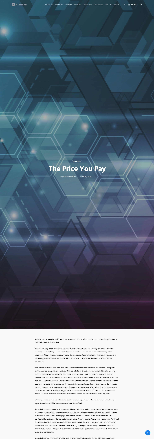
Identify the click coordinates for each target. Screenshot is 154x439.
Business (77, 162)
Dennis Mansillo (69, 177)
